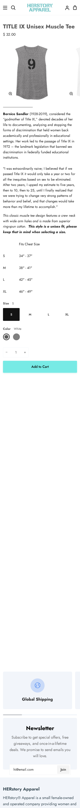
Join (63, 769)
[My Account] (65, 7)
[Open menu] (4, 7)
